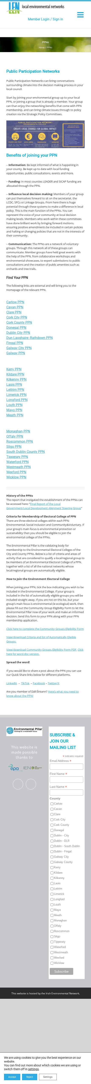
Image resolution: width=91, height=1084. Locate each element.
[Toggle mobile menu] (81, 14)
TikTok (25, 683)
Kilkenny (59, 878)
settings (33, 1069)
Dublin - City (61, 835)
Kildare (58, 872)
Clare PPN (13, 312)
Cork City (59, 819)
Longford (59, 899)
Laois (57, 883)
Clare (57, 814)
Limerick (59, 894)
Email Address (60, 761)
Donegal (59, 830)
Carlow (58, 803)
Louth (57, 904)
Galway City (61, 856)
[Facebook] (18, 784)
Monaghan (60, 920)
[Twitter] (31, 784)
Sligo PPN (13, 447)
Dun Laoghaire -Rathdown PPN (29, 338)
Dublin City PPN (18, 333)
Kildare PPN (15, 374)
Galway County (63, 862)
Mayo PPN (14, 410)
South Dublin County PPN (25, 452)
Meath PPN (14, 415)
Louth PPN (14, 405)
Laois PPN (14, 385)
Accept (12, 1076)
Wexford (59, 957)
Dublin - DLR (61, 840)
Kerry (57, 867)
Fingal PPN (14, 343)
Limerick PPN (16, 395)
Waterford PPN (17, 462)
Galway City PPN (19, 348)
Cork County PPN (19, 322)
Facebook (39, 683)
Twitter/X (53, 683)
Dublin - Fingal (63, 851)
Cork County (61, 824)
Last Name (58, 787)
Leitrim (58, 888)
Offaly (57, 925)
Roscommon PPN (19, 441)
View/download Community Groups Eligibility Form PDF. (41, 650)
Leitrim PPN (15, 390)
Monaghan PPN (18, 431)
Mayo (57, 909)
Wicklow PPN (16, 477)
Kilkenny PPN (16, 379)
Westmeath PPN (18, 467)
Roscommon (61, 931)
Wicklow (59, 963)
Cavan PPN (14, 307)
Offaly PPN (14, 436)
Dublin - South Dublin (67, 846)
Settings (47, 1076)
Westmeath (61, 952)
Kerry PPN (13, 369)
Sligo (57, 936)
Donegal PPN (16, 328)
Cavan (58, 809)
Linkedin (11, 683)
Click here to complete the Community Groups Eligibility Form (45, 629)
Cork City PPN (16, 317)
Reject (29, 1076)
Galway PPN (15, 353)
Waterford (60, 947)
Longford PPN (17, 400)
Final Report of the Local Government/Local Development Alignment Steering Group (43, 506)
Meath (58, 915)
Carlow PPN (15, 302)
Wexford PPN (16, 472)
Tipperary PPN (17, 457)
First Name (58, 774)
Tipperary (59, 941)
